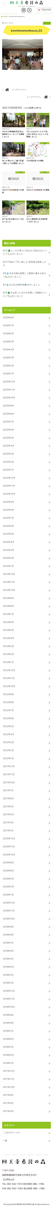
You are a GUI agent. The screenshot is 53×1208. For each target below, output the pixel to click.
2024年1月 (8, 566)
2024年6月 (8, 526)
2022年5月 (8, 726)
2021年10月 (9, 782)
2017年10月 (9, 1087)
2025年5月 (8, 437)
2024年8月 (8, 509)
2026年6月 (8, 333)
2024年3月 (8, 550)
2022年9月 (8, 694)
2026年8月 (8, 317)
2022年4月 (8, 734)
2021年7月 (8, 790)
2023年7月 (8, 614)
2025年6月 (8, 429)
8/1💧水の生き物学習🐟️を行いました (21, 284)
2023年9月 (8, 598)
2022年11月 (9, 678)
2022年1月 (8, 758)
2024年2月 (8, 558)
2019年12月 (9, 902)
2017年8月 (8, 1095)
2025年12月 (9, 381)
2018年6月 (8, 1039)
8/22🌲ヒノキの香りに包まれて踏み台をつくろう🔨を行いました (25, 252)
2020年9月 (8, 862)
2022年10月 (9, 686)
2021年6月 (8, 798)
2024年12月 (9, 477)
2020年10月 (9, 854)
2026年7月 (8, 325)
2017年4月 (8, 1111)
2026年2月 (8, 365)
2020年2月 (8, 886)
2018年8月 (8, 1022)
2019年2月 (8, 982)
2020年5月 (8, 878)
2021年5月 (8, 806)
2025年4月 (8, 445)
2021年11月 (9, 774)
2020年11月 (9, 846)
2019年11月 (9, 910)
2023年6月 (8, 622)
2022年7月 (8, 710)
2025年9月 (8, 405)
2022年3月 (8, 742)
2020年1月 (8, 894)
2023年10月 (9, 590)
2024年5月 (8, 533)
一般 (5, 1140)
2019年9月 (8, 926)
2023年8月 (8, 606)
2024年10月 (9, 493)
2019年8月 (8, 934)
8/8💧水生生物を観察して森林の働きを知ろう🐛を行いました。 (24, 275)
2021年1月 (8, 830)
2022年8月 (8, 702)
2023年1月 (8, 662)
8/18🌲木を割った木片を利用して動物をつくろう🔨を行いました (25, 294)
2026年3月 (8, 357)
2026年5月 (8, 341)
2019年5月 (8, 958)
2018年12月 (9, 990)
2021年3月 (8, 822)
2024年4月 (8, 542)
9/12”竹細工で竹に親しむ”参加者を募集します (24, 263)
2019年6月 (8, 950)
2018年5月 (8, 1047)
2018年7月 (8, 1031)
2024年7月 (8, 517)
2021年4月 (8, 814)
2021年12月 (9, 766)
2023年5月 (8, 630)
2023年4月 (8, 638)
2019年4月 (8, 966)
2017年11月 (8, 1079)
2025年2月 (8, 461)
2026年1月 (8, 373)
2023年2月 (8, 654)
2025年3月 (8, 453)
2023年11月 (9, 582)
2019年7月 (8, 942)
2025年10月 (9, 397)
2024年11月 (9, 485)
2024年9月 (8, 501)
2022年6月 (8, 718)
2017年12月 (9, 1071)
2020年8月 (8, 870)
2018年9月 (8, 1015)
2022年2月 (8, 750)
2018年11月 (9, 998)
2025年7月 (8, 421)
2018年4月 (8, 1055)
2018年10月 (9, 1006)
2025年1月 (8, 469)
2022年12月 (9, 670)
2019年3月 (8, 974)
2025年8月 (8, 413)
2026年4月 (8, 349)
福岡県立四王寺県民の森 (25, 1204)
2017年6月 (8, 1103)
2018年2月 (8, 1063)
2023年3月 (8, 646)
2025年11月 (9, 389)
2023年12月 (9, 574)
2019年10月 (9, 918)
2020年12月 (9, 838)
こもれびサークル (11, 1132)
